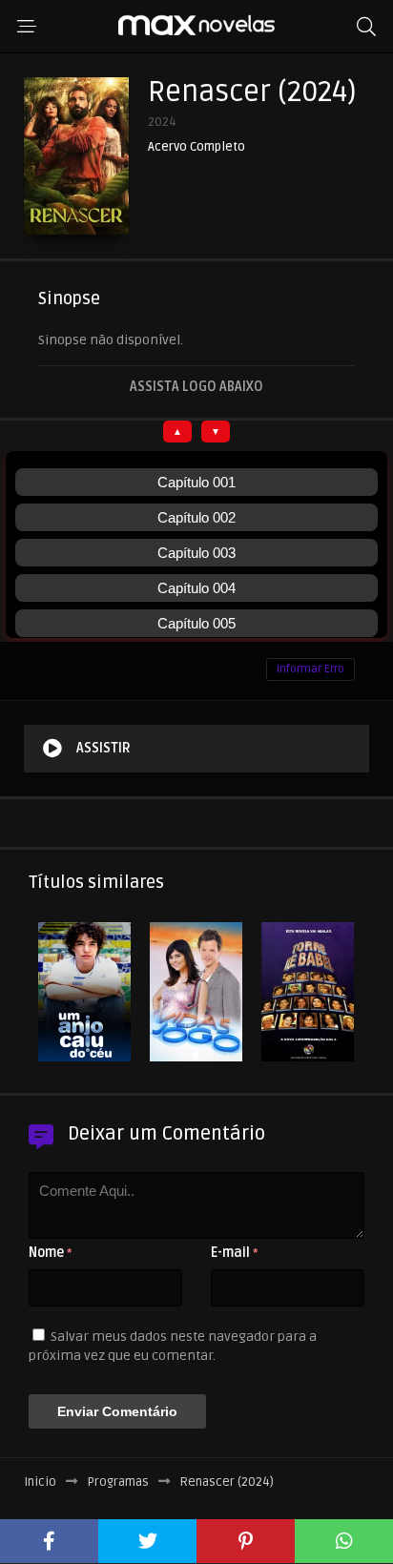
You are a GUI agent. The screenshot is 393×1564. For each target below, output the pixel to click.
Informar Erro (310, 669)
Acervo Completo (196, 147)
